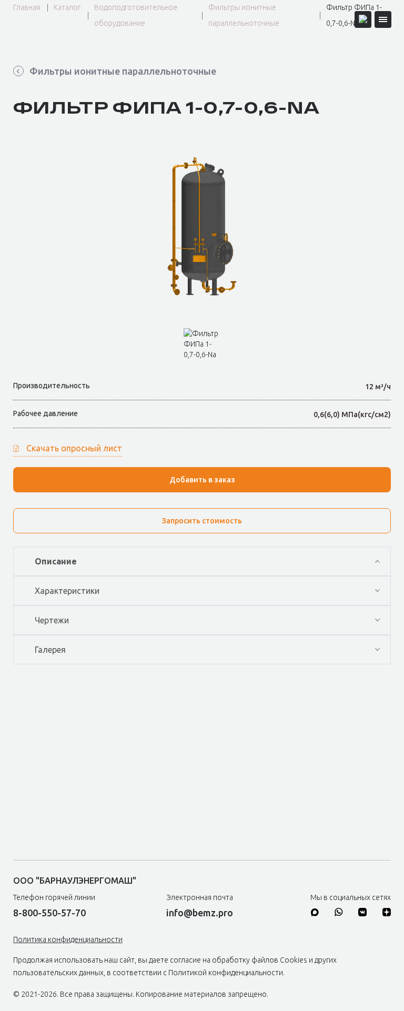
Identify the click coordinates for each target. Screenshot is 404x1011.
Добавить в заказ (202, 480)
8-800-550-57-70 (49, 912)
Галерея (50, 649)
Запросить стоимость (202, 521)
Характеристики (67, 590)
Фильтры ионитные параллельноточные (243, 15)
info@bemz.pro (199, 912)
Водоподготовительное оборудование (136, 15)
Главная (26, 7)
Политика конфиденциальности (68, 939)
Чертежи (52, 620)
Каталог (67, 7)
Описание (56, 561)
